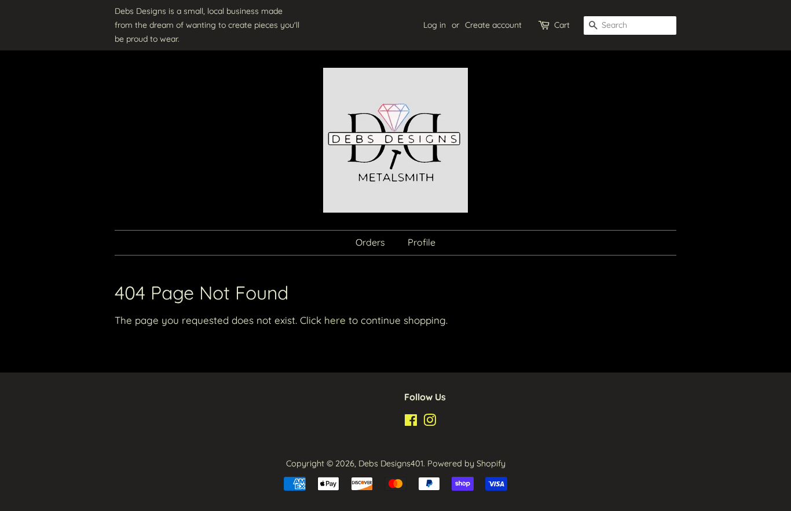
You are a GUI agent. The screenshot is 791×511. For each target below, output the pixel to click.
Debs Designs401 (390, 463)
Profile (421, 242)
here (335, 320)
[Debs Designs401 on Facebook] (411, 422)
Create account (493, 25)
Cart (562, 25)
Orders (370, 242)
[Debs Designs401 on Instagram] (429, 422)
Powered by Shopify (466, 463)
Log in (434, 25)
